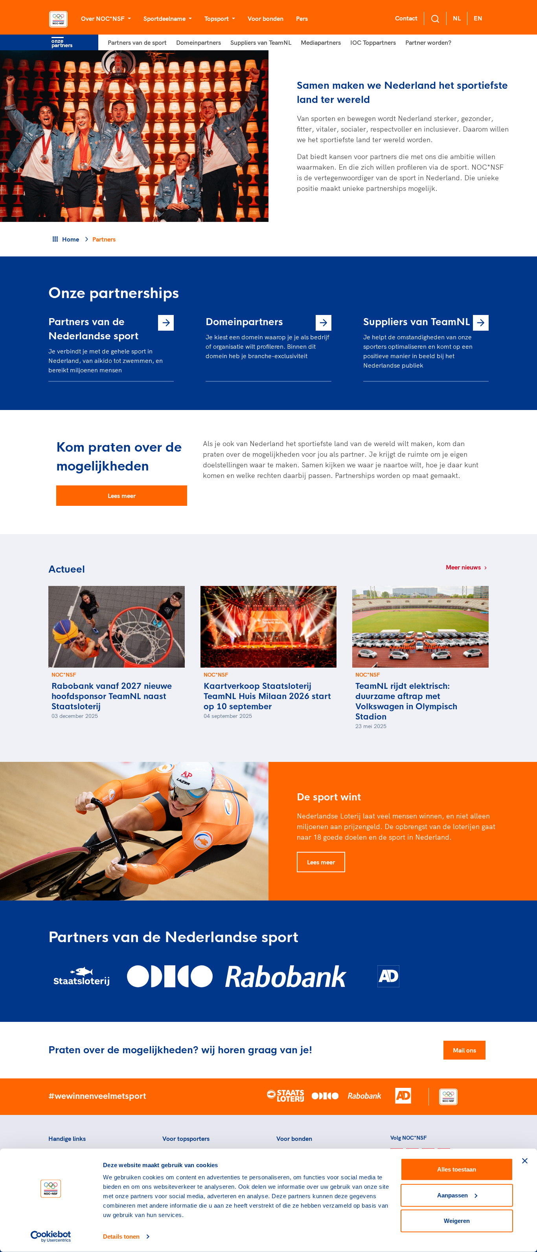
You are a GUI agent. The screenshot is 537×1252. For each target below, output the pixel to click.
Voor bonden (265, 18)
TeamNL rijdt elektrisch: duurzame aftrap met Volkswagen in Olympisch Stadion (406, 701)
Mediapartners (321, 42)
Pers (302, 18)
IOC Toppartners (373, 42)
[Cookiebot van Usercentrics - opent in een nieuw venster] (51, 1237)
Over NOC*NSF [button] (103, 18)
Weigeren (457, 1220)
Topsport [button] (217, 18)
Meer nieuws (464, 567)
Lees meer (122, 496)
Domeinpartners (198, 42)
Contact (406, 18)
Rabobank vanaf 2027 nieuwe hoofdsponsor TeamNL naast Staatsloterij (111, 696)
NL (457, 18)
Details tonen (121, 1236)
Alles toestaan (456, 1169)
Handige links (67, 1138)
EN (478, 18)
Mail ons (464, 1050)
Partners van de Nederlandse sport (93, 329)
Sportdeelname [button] (165, 18)
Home (70, 239)
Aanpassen (452, 1195)
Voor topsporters (186, 1138)
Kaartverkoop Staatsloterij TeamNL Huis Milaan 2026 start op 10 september (267, 696)
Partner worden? (428, 42)
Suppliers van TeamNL (260, 42)
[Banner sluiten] (525, 1161)
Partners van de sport (137, 42)
